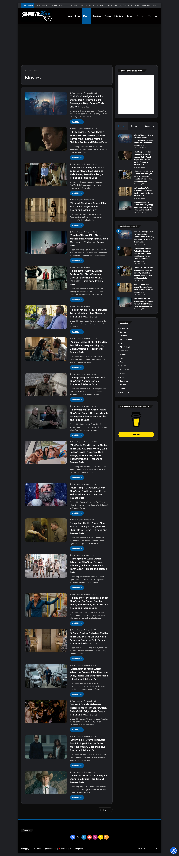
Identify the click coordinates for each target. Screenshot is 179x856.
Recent (121, 126)
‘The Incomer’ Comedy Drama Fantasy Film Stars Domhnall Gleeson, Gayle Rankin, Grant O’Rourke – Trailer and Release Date (87, 277)
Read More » (77, 122)
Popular (134, 126)
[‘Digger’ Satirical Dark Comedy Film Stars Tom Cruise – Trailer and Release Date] (46, 782)
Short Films (124, 370)
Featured (123, 336)
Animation (124, 328)
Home (130, 5)
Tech (122, 377)
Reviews (130, 16)
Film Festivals (125, 347)
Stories (122, 373)
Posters (123, 362)
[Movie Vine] (36, 16)
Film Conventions (126, 339)
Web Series (124, 392)
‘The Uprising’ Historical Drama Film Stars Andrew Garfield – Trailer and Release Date (87, 381)
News (77, 16)
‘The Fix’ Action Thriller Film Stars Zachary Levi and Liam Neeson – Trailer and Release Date (88, 313)
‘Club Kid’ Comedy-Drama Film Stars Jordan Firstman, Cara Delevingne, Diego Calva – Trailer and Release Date (144, 140)
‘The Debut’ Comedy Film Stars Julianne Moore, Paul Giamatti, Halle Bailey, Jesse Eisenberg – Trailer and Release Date (80, 5)
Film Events (124, 343)
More (139, 16)
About (137, 5)
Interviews (118, 16)
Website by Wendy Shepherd (72, 849)
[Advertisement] (89, 45)
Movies (86, 16)
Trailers (108, 16)
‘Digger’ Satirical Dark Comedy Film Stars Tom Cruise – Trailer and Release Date (89, 779)
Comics (123, 332)
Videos (122, 388)
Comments (149, 126)
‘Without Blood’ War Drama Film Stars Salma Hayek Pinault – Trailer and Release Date (88, 206)
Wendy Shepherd (77, 93)
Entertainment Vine (149, 5)
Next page (103, 810)
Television (97, 16)
